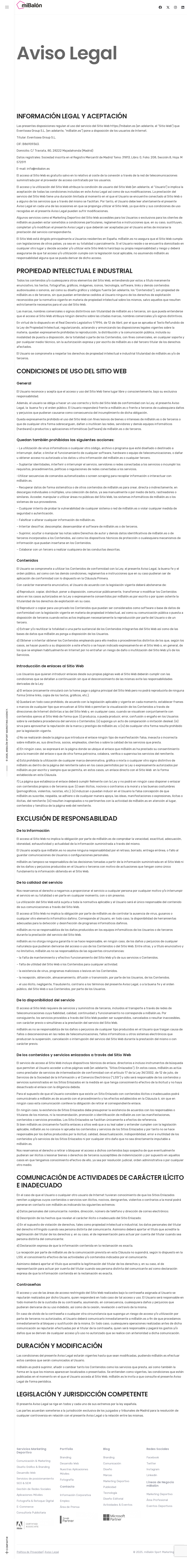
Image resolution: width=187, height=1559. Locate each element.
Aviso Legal (52, 1552)
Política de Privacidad (30, 1552)
